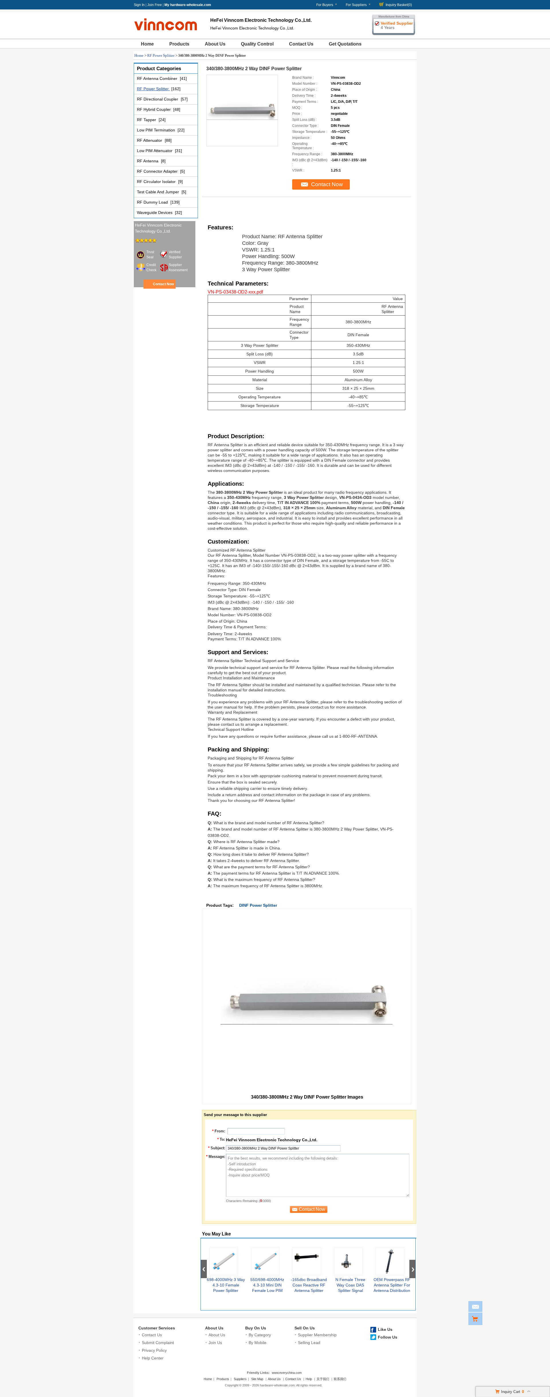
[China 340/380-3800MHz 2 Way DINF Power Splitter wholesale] (242, 110)
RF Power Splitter (160, 55)
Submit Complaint (158, 1342)
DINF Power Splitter (258, 905)
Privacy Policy (154, 1350)
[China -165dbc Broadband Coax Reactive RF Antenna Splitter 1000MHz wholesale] (307, 1261)
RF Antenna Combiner (157, 78)
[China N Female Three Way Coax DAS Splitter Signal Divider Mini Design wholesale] (348, 1261)
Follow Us (387, 1337)
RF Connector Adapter (158, 171)
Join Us (215, 1342)
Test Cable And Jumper (158, 192)
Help (309, 1379)
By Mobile (257, 1342)
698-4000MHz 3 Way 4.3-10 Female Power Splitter (226, 1285)
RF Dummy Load (153, 202)
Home (147, 44)
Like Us (385, 1329)
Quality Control (257, 44)
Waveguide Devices (155, 212)
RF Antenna (148, 161)
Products (179, 44)
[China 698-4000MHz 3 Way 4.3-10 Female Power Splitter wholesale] (224, 1261)
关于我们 (323, 1379)
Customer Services (156, 1328)
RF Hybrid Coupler (154, 109)
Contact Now (163, 284)
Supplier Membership (317, 1335)
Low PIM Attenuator (155, 150)
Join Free (154, 5)
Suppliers (240, 1379)
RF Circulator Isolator (157, 181)
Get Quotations (345, 44)
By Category (260, 1335)
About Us (215, 44)
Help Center (153, 1358)
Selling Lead (309, 1342)
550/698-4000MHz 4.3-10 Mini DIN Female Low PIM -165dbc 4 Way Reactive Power (267, 1290)
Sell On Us (304, 1328)
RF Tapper (147, 119)
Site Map (257, 1379)
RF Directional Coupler (158, 99)
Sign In (139, 5)
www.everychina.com (287, 1372)
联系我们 (340, 1379)
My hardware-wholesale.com (187, 5)
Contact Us (301, 44)
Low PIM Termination (156, 130)
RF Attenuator (150, 140)
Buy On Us (255, 1328)
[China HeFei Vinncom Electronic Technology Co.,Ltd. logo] (166, 32)
